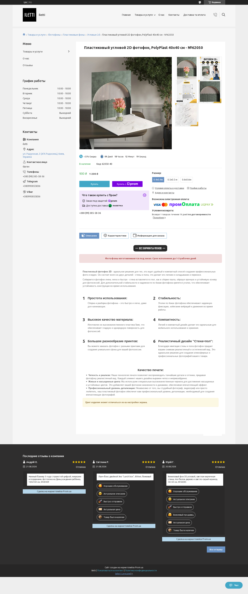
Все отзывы (216, 549)
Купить (94, 184)
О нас (161, 14)
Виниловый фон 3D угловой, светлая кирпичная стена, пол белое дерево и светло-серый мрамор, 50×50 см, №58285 (193, 479)
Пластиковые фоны (74, 34)
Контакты (174, 14)
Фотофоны (54, 34)
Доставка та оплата (194, 14)
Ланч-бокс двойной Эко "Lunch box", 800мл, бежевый (124, 476)
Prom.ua (139, 567)
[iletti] (29, 15)
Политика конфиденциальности (141, 570)
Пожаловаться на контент (110, 570)
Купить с (121, 184)
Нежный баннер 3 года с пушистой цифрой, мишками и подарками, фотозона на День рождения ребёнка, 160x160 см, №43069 (55, 479)
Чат (236, 585)
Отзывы (28, 65)
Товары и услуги (144, 14)
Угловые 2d (93, 34)
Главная (126, 14)
